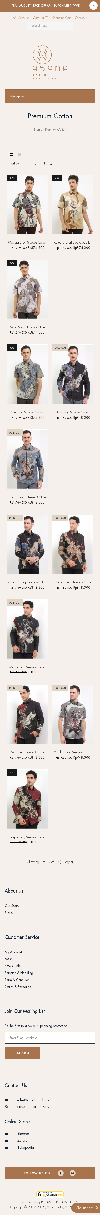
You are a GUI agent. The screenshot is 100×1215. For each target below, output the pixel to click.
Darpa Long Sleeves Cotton (73, 582)
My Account (21, 17)
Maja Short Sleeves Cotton (27, 327)
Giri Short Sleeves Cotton (27, 412)
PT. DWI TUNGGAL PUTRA (59, 1202)
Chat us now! (85, 1207)
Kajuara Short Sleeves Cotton (73, 242)
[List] (19, 154)
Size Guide (13, 966)
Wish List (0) (40, 17)
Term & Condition (17, 979)
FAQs (9, 959)
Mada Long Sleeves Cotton (27, 667)
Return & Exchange (18, 986)
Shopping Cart (61, 17)
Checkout (81, 17)
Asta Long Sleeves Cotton (73, 412)
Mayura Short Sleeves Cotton (27, 242)
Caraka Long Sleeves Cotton (27, 582)
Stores (9, 912)
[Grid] (11, 154)
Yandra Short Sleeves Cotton (72, 752)
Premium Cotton (55, 129)
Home (38, 129)
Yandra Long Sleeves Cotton (27, 497)
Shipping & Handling (19, 973)
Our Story (12, 905)
